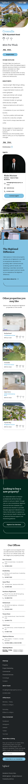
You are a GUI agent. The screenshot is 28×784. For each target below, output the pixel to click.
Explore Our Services (14, 525)
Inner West (6, 582)
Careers (5, 681)
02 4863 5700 (8, 598)
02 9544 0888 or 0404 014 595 (13, 643)
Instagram (6, 724)
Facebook (6, 721)
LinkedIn (5, 727)
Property (5, 665)
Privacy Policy (12, 773)
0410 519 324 (10, 188)
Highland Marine (8, 636)
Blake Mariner (10, 175)
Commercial (6, 671)
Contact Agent (14, 196)
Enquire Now (10, 54)
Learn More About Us (10, 279)
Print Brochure (7, 147)
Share (9, 50)
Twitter (5, 731)
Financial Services (8, 675)
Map (4, 50)
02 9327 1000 (8, 577)
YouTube (5, 734)
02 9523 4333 (10, 191)
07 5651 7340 (8, 632)
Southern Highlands (9, 591)
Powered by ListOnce (8, 779)
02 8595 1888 (8, 587)
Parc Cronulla (7, 559)
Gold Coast (6, 625)
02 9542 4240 (8, 609)
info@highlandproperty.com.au (12, 690)
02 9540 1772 (8, 620)
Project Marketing (8, 668)
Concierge (6, 678)
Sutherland (6, 603)
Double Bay (6, 571)
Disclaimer (5, 773)
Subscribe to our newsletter (14, 759)
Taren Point (6, 614)
